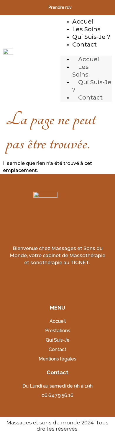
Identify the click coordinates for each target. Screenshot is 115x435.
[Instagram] (66, 279)
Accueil (83, 21)
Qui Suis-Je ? (91, 36)
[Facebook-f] (49, 279)
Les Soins (86, 29)
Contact (84, 44)
